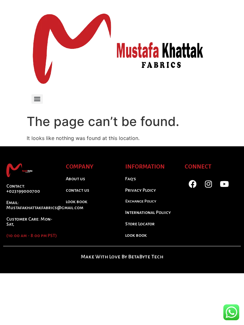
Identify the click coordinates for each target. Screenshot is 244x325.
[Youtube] (224, 184)
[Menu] (37, 99)
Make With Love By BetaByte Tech (122, 257)
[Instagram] (208, 184)
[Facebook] (192, 184)
